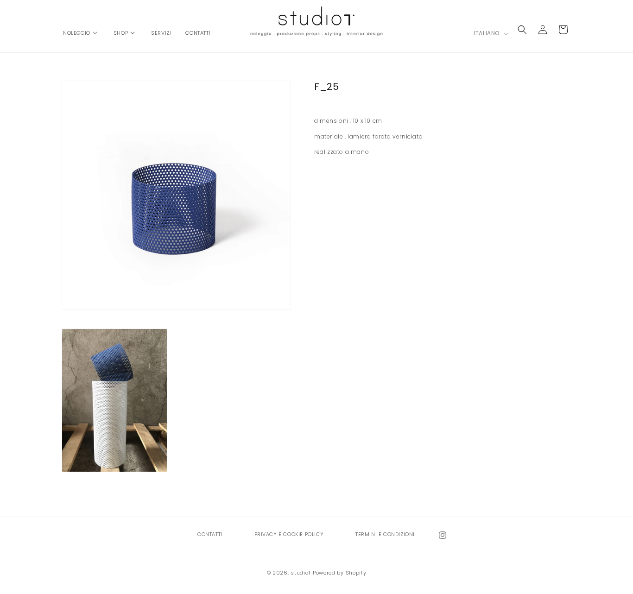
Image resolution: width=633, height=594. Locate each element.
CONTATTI (209, 534)
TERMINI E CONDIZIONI (385, 534)
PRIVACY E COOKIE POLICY (289, 534)
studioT (301, 572)
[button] (81, 28)
